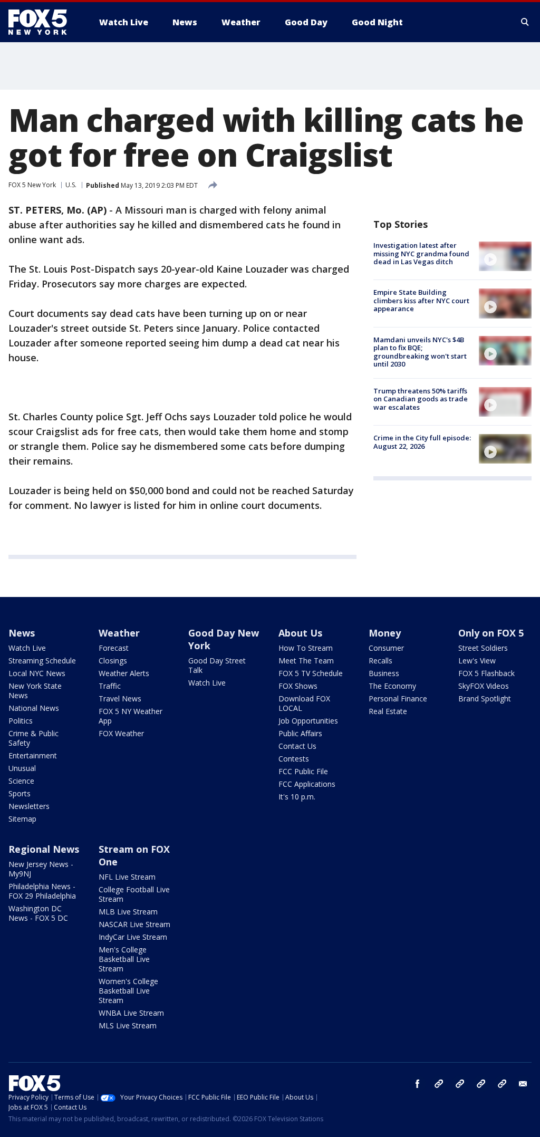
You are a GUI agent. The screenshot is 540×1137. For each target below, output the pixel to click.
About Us (300, 633)
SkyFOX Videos (483, 686)
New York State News (35, 690)
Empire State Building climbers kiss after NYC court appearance (421, 300)
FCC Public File (303, 771)
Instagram (438, 1083)
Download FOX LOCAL (304, 703)
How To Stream (305, 648)
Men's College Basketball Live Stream (124, 959)
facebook (417, 1083)
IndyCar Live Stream (133, 937)
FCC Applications (306, 784)
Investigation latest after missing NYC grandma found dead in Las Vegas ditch (421, 253)
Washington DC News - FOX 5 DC (38, 913)
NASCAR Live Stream (134, 924)
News (21, 633)
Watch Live (27, 648)
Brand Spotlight (484, 698)
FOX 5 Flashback (486, 673)
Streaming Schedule (42, 661)
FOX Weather (121, 733)
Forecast (114, 648)
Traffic (110, 686)
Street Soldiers (483, 648)
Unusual (22, 768)
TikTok (459, 1083)
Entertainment (32, 755)
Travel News (120, 698)
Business (384, 673)
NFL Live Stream (127, 877)
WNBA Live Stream (131, 1013)
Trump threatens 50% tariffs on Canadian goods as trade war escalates (420, 399)
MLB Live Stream (128, 912)
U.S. (70, 184)
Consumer (386, 648)
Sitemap (22, 819)
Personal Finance (398, 698)
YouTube (480, 1083)
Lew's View (477, 661)
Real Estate (388, 711)
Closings (113, 661)
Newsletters (29, 806)
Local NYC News (36, 673)
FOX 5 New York (32, 184)
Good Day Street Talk (217, 665)
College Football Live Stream (134, 894)
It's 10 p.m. (296, 797)
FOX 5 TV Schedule (310, 673)
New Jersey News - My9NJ (40, 869)
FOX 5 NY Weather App (130, 716)
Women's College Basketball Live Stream (128, 990)
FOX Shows (297, 686)
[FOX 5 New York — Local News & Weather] (43, 22)
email (523, 1083)
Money (385, 633)
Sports (19, 793)
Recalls (380, 661)
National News (33, 708)
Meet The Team (306, 661)
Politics (20, 721)
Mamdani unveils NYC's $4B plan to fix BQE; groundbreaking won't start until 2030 (420, 352)
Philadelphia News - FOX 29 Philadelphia (42, 891)
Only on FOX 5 (491, 633)
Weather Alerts (124, 673)
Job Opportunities (308, 721)
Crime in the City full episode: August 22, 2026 (422, 442)
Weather (119, 633)
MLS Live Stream (128, 1025)
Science (21, 781)
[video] (505, 256)
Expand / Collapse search (525, 22)
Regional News (43, 849)
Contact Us (297, 746)
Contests (293, 759)
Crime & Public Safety (33, 738)
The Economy (392, 686)
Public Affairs (300, 733)
